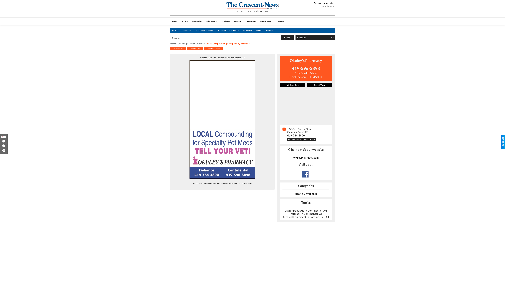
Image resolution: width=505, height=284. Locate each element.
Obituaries (197, 21)
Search (287, 38)
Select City (301, 38)
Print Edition (263, 11)
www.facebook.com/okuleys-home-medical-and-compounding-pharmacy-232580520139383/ (305, 174)
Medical (259, 30)
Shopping (222, 30)
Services (269, 30)
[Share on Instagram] (3, 150)
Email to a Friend (213, 49)
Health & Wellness (197, 44)
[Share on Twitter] (3, 146)
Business (226, 21)
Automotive (247, 30)
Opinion (237, 21)
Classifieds (251, 21)
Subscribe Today (328, 6)
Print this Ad (195, 49)
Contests (280, 21)
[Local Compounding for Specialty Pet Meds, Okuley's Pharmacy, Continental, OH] (222, 119)
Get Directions (292, 85)
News (174, 21)
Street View (319, 85)
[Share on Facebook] (3, 141)
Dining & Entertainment (204, 30)
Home (173, 44)
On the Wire (265, 21)
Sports (185, 21)
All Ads (175, 30)
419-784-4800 (296, 135)
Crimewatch (211, 21)
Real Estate (234, 30)
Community (186, 30)
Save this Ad (178, 49)
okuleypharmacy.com (306, 157)
